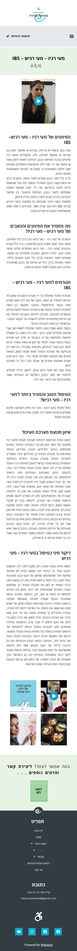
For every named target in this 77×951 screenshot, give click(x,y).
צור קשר (38, 869)
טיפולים (40, 850)
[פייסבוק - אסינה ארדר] (45, 931)
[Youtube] (19, 931)
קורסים (41, 856)
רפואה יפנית (41, 843)
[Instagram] (32, 931)
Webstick (47, 945)
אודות (38, 837)
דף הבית (38, 830)
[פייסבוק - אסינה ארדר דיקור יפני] (58, 931)
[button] (71, 36)
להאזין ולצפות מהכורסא (38, 863)
